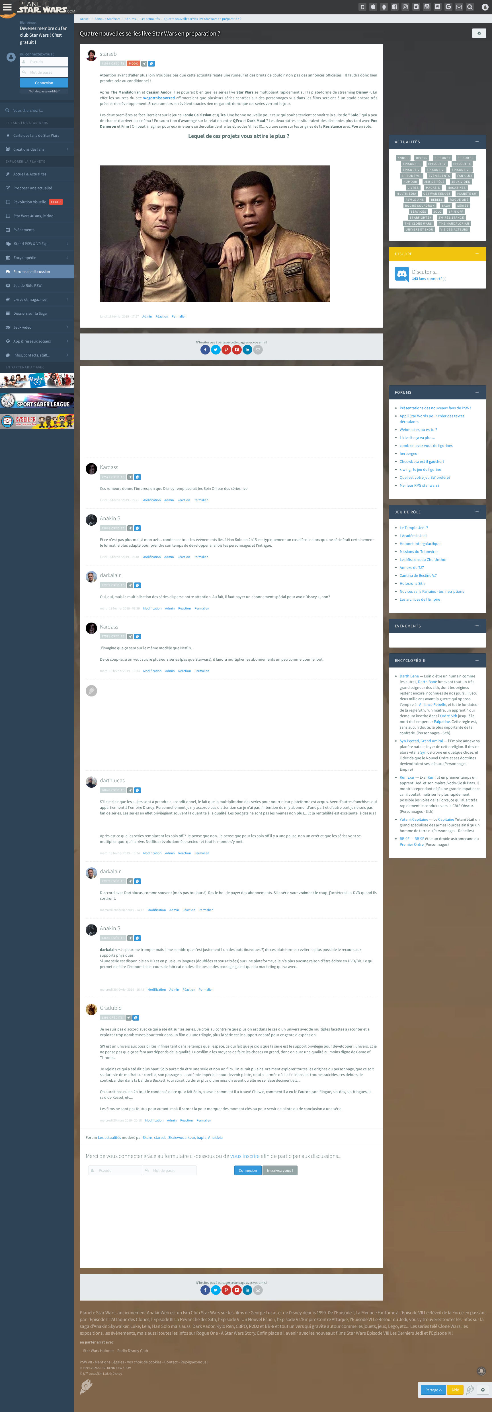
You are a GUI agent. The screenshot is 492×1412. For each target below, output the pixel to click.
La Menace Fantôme (375, 1312)
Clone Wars (449, 1326)
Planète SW (467, 194)
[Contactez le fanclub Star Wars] (459, 7)
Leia (146, 1326)
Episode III (412, 164)
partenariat (23, 367)
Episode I (442, 158)
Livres (413, 188)
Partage (432, 1389)
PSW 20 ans (414, 200)
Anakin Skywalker (111, 1326)
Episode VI (436, 170)
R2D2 (254, 1326)
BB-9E (404, 838)
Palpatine (442, 721)
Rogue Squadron (419, 206)
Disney (295, 1312)
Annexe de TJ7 (412, 567)
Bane (433, 681)
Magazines (457, 188)
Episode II (466, 158)
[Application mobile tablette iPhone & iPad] (373, 7)
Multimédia (406, 194)
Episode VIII (411, 176)
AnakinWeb (158, 1312)
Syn (423, 752)
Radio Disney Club (132, 1350)
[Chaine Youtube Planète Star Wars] (426, 7)
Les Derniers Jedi (406, 1333)
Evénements (439, 176)
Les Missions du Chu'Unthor (423, 559)
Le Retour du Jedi (390, 1319)
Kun (431, 777)
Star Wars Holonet (98, 1350)
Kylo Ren (225, 1326)
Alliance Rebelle (432, 704)
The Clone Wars (418, 223)
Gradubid (111, 1007)
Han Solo (161, 1326)
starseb (108, 53)
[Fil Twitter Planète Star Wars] (416, 7)
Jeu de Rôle (434, 182)
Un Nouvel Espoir (258, 1319)
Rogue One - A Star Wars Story (225, 1333)
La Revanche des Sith (195, 1319)
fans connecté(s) (429, 274)
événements (123, 1333)
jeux (382, 1326)
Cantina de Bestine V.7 (418, 575)
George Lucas (264, 1312)
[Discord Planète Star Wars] (437, 7)
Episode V (411, 170)
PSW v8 (86, 1362)
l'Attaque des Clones (129, 1319)
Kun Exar (407, 777)
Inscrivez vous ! (280, 1170)
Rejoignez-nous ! (194, 1362)
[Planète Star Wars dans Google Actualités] (448, 7)
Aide (455, 1389)
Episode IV (437, 164)
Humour (410, 182)
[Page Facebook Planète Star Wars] (394, 7)
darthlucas (112, 780)
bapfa (201, 1137)
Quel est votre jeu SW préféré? (425, 477)
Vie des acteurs (454, 229)
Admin (147, 316)
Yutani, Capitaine (414, 819)
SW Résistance (451, 217)
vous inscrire (245, 1155)
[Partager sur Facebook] (205, 349)
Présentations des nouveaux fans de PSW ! (435, 407)
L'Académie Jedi (413, 535)
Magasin (433, 188)
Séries (463, 206)
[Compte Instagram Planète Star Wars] (405, 7)
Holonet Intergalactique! (421, 543)
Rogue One (459, 200)
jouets (370, 1326)
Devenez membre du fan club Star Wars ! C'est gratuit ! (43, 35)
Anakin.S (110, 518)
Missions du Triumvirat (419, 551)
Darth (423, 681)
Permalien (179, 316)
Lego (393, 1326)
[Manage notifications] (481, 1371)
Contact (171, 1362)
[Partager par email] (258, 349)
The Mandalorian (454, 223)
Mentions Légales (109, 1362)
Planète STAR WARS (44, 7)
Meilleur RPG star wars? (419, 485)
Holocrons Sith (412, 583)
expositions (91, 1333)
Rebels (437, 200)
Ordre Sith (448, 715)
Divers (422, 158)
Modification (151, 500)
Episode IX (462, 164)
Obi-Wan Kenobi (436, 194)
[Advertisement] (230, 411)
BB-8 (269, 1326)
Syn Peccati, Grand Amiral (421, 740)
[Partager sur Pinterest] (226, 349)
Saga (446, 206)
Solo (437, 211)
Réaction (161, 316)
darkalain (111, 575)
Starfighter (420, 217)
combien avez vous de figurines (426, 445)
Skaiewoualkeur (181, 1137)
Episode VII (461, 170)
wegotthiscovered (159, 97)
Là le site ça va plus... (417, 437)
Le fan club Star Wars (27, 123)
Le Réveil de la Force (444, 1312)
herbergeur (409, 453)
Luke (135, 1326)
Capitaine (446, 819)
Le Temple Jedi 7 (414, 527)
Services (418, 211)
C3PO (241, 1326)
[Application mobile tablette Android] (384, 7)
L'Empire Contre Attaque (323, 1319)
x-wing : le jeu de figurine (420, 469)
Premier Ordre (412, 844)
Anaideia (215, 1137)
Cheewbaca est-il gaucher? (422, 461)
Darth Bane (409, 676)
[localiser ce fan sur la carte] (144, 64)
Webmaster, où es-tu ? (418, 429)
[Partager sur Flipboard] (237, 349)
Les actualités (109, 1137)
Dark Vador (203, 1326)
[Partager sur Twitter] (216, 349)
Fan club (464, 176)
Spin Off (456, 211)
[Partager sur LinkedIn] (247, 349)
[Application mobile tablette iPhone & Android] (362, 7)
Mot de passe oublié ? (44, 91)
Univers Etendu (419, 229)
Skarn (147, 1137)
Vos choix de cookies (144, 1362)
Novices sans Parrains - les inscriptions (432, 591)
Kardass (109, 466)
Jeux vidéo (461, 182)
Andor (403, 158)
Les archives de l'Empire (420, 599)
